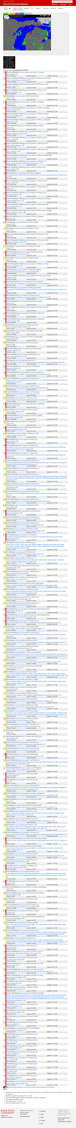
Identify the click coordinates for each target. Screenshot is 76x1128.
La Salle (28, 815)
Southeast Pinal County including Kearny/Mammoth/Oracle (35, 997)
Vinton (8, 356)
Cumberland (24, 80)
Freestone (50, 807)
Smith (54, 826)
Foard (24, 554)
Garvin (12, 546)
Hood (29, 840)
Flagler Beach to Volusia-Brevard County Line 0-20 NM (20, 271)
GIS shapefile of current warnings (23, 1087)
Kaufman (33, 840)
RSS (41, 1123)
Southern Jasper (20, 707)
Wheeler (26, 648)
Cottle (27, 642)
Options (22, 13)
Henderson (20, 1030)
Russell (15, 368)
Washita (23, 548)
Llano (11, 924)
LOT (37, 724)
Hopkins (18, 848)
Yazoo (8, 673)
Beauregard (20, 683)
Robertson (28, 807)
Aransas (27, 628)
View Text (21, 72)
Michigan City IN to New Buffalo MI (32, 744)
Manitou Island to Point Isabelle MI (33, 634)
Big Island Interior (10, 399)
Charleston (9, 350)
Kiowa (50, 544)
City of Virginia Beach (41, 283)
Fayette (12, 338)
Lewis (23, 163)
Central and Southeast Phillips (36, 585)
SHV (33, 811)
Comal (40, 924)
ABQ (34, 222)
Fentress (13, 80)
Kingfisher (43, 546)
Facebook (42, 1111)
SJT (33, 558)
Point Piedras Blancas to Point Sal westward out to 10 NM (21, 519)
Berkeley (15, 350)
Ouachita (46, 701)
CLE (34, 410)
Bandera (15, 327)
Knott (22, 157)
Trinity (44, 941)
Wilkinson (26, 720)
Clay (7, 554)
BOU (43, 234)
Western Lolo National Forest (39, 297)
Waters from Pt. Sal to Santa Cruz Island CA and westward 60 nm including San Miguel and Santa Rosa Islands (36, 933)
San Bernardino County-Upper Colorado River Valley (35, 971)
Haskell (20, 561)
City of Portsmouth (30, 283)
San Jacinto (55, 940)
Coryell (48, 848)
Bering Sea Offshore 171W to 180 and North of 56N (47, 362)
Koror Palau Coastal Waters (13, 918)
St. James (47, 713)
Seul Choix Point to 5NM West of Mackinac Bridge (21, 478)
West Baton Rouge (11, 714)
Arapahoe (8, 435)
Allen (7, 681)
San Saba (31, 560)
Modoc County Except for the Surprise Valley (18, 455)
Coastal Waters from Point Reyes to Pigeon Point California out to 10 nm (25, 873)
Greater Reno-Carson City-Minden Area (16, 599)
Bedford (8, 121)
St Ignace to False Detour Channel (15, 470)
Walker (61, 940)
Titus (16, 828)
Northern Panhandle (31, 855)
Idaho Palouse (10, 855)
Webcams (60, 8)
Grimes (17, 940)
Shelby (8, 338)
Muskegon (9, 769)
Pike (14, 157)
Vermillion (12, 1077)
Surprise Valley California (26, 616)
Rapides (8, 683)
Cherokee (8, 828)
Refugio (23, 628)
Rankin (24, 675)
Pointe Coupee (40, 714)
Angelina (17, 826)
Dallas (27, 701)
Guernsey (8, 883)
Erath (7, 840)
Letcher (18, 157)
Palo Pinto (57, 840)
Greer (54, 544)
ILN (33, 911)
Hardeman (18, 145)
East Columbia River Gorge (31, 591)
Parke (16, 1077)
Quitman (20, 212)
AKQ (34, 173)
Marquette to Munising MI (12, 750)
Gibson (8, 947)
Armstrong (21, 648)
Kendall (25, 327)
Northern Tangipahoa (50, 714)
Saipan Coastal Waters (36, 795)
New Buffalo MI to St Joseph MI (14, 744)
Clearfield (8, 104)
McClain (22, 546)
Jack (7, 667)
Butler (7, 417)
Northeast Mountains (19, 861)
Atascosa (8, 926)
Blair (7, 74)
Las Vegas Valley (10, 965)
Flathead (13, 169)
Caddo (62, 544)
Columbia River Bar (11, 567)
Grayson (29, 848)
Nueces (39, 628)
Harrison (8, 163)
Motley (48, 642)
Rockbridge (9, 242)
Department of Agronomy (7, 1117)
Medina (20, 327)
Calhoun (32, 163)
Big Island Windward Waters (13, 762)
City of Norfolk (10, 283)
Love (26, 544)
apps (70, 4)
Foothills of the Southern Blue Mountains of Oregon (19, 593)
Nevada (18, 820)
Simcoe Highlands (36, 530)
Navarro (8, 1030)
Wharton (35, 941)
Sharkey (41, 675)
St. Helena (24, 714)
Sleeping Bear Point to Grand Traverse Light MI (18, 476)
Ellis (11, 840)
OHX (43, 78)
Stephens (39, 544)
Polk (50, 940)
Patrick (16, 206)
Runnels (40, 560)
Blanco (8, 327)
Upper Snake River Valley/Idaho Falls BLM (40, 536)
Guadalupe (15, 926)
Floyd (7, 157)
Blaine (48, 546)
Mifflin (17, 115)
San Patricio (33, 628)
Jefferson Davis (60, 675)
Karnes (24, 926)
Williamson (16, 924)
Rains (7, 848)
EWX (33, 325)
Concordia (9, 695)
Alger (7, 738)
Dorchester (15, 429)
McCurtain (9, 900)
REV (37, 597)
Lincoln (8, 169)
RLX (43, 161)
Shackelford (61, 560)
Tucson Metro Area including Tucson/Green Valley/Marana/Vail (31, 998)
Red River (46, 813)
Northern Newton (29, 707)
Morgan (21, 989)
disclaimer (63, 4)
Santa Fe (8, 344)
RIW (34, 96)
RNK (43, 204)
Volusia (8, 127)
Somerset (8, 315)
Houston (12, 940)
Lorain (12, 411)
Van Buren (33, 769)
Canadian (34, 546)
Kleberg (13, 628)
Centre (14, 133)
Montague (13, 807)
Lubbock (40, 642)
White (7, 92)
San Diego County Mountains (37, 656)
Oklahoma (28, 546)
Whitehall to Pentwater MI (59, 787)
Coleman (54, 560)
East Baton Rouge (62, 713)
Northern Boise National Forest (14, 622)
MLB (37, 126)
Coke (36, 560)
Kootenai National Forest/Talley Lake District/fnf (18, 297)
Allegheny (16, 417)
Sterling (8, 560)
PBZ (37, 301)
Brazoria (35, 940)
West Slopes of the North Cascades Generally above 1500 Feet (23, 756)
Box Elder (8, 86)
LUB (43, 137)
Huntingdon (9, 115)
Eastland (43, 848)
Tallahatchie (14, 212)
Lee (37, 924)
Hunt (22, 848)
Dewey (57, 546)
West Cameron (43, 681)
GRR (40, 768)
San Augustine (10, 826)
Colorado (19, 941)
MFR (36, 445)
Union (36, 813)
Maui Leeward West (25, 399)
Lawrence (53, 675)
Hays (25, 924)
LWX (37, 252)
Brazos (30, 941)
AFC (33, 360)
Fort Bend (46, 940)
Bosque (45, 807)
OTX (36, 439)
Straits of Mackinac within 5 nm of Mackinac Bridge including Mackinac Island (26, 501)
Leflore (30, 673)
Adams (58, 673)
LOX (37, 517)
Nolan (12, 560)
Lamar (38, 848)
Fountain (8, 1083)
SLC (43, 84)
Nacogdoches (28, 826)
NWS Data (45, 8)
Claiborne (18, 675)
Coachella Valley (10, 953)
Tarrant (48, 840)
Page (20, 254)
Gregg (58, 826)
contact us (55, 4)
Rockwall (38, 840)
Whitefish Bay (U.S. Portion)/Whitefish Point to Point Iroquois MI (23, 493)
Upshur (46, 826)
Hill (32, 807)
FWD (33, 666)
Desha (42, 701)
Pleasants (16, 513)
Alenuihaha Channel (35, 834)
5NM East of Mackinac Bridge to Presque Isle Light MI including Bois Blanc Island (27, 462)
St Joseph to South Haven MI (44, 787)
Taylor (44, 560)
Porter (7, 732)
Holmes (12, 673)
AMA (33, 646)
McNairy (12, 145)
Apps (14, 8)
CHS (37, 348)
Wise (18, 667)
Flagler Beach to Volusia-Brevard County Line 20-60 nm (50, 289)
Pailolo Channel (10, 834)
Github (42, 1117)
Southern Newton (10, 707)
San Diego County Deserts (30, 953)
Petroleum (9, 585)
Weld (7, 236)
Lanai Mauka (41, 399)
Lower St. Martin (51, 681)
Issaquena (47, 675)
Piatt (7, 1018)
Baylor (38, 554)
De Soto (41, 813)
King (15, 642)
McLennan (40, 807)
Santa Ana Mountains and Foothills (20, 656)
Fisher (16, 560)
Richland (35, 695)
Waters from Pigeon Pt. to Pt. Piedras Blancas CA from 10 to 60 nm (23, 380)
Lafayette (18, 681)
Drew (7, 701)
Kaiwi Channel (51, 762)
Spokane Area (10, 861)
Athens (21, 356)
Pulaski (8, 182)
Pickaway (8, 912)
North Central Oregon (60, 591)
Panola (8, 212)
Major (19, 548)
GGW (37, 583)
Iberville (19, 714)
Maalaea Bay (45, 834)
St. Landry (59, 681)
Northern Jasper (39, 707)
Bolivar (40, 673)
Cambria (11, 74)
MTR (37, 378)
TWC (38, 993)
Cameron (11, 265)
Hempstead (23, 820)
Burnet (21, 924)
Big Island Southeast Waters (56, 834)
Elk (7, 265)
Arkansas (54, 662)
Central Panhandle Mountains (53, 855)
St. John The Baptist (38, 713)
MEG (43, 143)
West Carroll (48, 695)
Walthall (15, 720)
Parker (52, 840)
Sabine (62, 813)
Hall (62, 642)
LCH (33, 679)
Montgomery (61, 941)
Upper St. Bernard (28, 713)
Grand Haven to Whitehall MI (13, 787)
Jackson (12, 356)
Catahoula (19, 695)
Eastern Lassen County (12, 616)
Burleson (25, 941)
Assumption (53, 713)
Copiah (13, 675)
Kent (31, 642)
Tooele (14, 86)
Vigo (7, 1071)
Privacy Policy (61, 1119)
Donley (16, 648)
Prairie (16, 92)
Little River (39, 820)
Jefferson (8, 303)
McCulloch (25, 560)
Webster (22, 813)
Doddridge (19, 163)
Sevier (48, 820)
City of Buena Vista (18, 242)
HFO (33, 398)
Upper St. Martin (26, 681)
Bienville (52, 813)
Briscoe (58, 642)
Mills (61, 848)
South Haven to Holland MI (27, 789)
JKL (43, 155)
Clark (23, 701)
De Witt (50, 924)
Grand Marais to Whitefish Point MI (15, 525)
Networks (37, 8)
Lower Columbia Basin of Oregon (15, 591)
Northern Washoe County (12, 611)
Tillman (22, 544)
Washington (9, 368)
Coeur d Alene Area (19, 855)
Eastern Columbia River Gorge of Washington (18, 530)
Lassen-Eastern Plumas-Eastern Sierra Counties (19, 605)
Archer (34, 554)
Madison (16, 254)
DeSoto (8, 332)
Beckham (61, 546)
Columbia (8, 820)
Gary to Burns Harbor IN (30, 726)
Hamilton (8, 850)
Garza (12, 642)
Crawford (8, 1036)
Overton (8, 80)
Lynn (45, 642)
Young (14, 840)
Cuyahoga (17, 411)
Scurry (17, 579)
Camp (42, 828)
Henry (7, 206)
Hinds (27, 675)
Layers (5, 13)
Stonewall (35, 642)
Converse (14, 110)
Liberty (8, 940)
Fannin (34, 848)
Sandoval (8, 224)
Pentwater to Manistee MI (13, 789)
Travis (29, 924)
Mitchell (8, 579)
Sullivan (12, 1042)
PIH (36, 535)
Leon (23, 807)
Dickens (8, 139)
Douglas (14, 435)
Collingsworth (10, 648)
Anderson (13, 1030)
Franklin (12, 206)
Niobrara (8, 110)
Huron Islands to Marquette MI (28, 750)
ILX (33, 987)
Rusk (13, 828)
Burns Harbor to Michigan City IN (15, 726)
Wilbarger (19, 554)
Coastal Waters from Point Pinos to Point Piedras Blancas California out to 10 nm (43, 875)
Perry (11, 157)
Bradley (12, 701)
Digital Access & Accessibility (64, 1121)
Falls (35, 807)
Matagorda (9, 941)
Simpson (8, 675)
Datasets (26, 8)
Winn (15, 815)
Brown (20, 560)
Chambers (40, 940)
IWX (37, 742)
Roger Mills (9, 548)
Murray (8, 546)
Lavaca (54, 924)
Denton (15, 667)
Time (17, 13)
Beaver (12, 417)
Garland (12, 194)
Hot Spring (39, 662)
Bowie (30, 828)
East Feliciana (60, 714)
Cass (38, 828)
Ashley (12, 689)
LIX (33, 711)
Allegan (23, 769)
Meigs (16, 356)
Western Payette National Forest (49, 622)
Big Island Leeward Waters (22, 834)
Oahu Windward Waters (28, 762)
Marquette (12, 738)
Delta (25, 848)
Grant (44, 662)
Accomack (9, 218)
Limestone (19, 807)
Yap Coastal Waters (11, 895)
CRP (33, 627)
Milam (51, 848)
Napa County (19, 953)
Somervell (24, 840)
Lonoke (12, 92)
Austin (55, 941)
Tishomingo (13, 151)
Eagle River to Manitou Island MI (14, 634)
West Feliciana (32, 714)
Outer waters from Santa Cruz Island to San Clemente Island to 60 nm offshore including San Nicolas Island (34, 932)
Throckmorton (13, 561)
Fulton (12, 121)
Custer (52, 546)
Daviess (19, 959)
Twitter (42, 1114)
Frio (12, 327)
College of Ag (4, 1115)
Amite (22, 720)
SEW (36, 754)
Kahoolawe (34, 399)
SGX (33, 652)
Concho (24, 561)
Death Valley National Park (13, 971)
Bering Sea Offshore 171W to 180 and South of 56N (19, 362)
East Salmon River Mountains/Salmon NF (17, 536)
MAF (33, 577)
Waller (52, 941)
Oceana (18, 769)
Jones (7, 561)
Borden (21, 579)
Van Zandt (12, 848)
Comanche (46, 544)
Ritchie (37, 163)
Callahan (49, 560)
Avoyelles (13, 683)
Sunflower (35, 673)
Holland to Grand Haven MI (29, 787)
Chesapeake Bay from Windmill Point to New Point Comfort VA (22, 175)
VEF (38, 963)
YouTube (42, 1120)
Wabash (14, 775)
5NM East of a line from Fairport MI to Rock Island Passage (21, 485)
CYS (43, 108)
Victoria (8, 628)
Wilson (20, 926)
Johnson (8, 98)
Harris (48, 941)
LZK (43, 90)
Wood (42, 826)
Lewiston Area (40, 855)
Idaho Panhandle (10, 441)
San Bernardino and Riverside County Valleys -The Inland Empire (23, 654)
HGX (33, 938)
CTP (37, 72)
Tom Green (30, 561)
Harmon (8, 544)
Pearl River (9, 720)
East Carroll (55, 695)
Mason (14, 769)
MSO (43, 167)
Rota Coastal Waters (11, 795)
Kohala (18, 399)
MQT (37, 484)
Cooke (8, 807)
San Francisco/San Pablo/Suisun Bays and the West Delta (29, 388)
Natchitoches (9, 815)
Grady (58, 544)
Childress (53, 642)
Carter (29, 544)
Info (32, 8)
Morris (26, 828)
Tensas (14, 695)
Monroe (8, 1006)
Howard (13, 579)
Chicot (8, 689)
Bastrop (33, 924)
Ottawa (28, 769)
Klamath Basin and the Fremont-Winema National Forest (21, 447)
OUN (33, 542)
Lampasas (14, 850)
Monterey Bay (9, 388)
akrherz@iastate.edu (25, 1116)
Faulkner (13, 662)
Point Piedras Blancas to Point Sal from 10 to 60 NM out (21, 906)
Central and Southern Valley (19, 585)
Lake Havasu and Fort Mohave (14, 977)
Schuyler (16, 989)
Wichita (14, 554)
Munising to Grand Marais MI (32, 525)
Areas (20, 8)
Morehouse (41, 695)
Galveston (29, 940)
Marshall (13, 332)
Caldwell (23, 815)
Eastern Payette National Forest (31, 622)
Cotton (13, 544)
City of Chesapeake (19, 283)
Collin (10, 667)
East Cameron (34, 681)
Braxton (13, 163)
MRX (37, 366)
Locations (11, 13)
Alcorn (8, 151)
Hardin (8, 145)
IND (33, 774)
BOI (36, 621)
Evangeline (13, 681)
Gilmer (27, 163)
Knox (10, 554)
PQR (37, 565)
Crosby (13, 139)
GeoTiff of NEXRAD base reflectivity (45, 1087)
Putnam (18, 80)
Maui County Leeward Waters (18, 764)
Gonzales (45, 924)
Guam (7, 801)
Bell (19, 850)
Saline (16, 194)
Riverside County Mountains (48, 654)
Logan (39, 546)
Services (53, 8)
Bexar (7, 924)
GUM (37, 793)
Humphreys (18, 673)
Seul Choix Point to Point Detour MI (15, 573)
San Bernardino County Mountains (55, 656)
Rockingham (9, 254)
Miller (34, 820)
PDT (33, 505)
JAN (33, 672)
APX (37, 461)
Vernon (64, 681)
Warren (32, 675)
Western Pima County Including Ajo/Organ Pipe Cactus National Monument (26, 995)
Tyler (12, 513)
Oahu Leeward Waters (40, 762)
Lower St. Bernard (18, 713)
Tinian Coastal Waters (48, 795)
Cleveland (17, 546)
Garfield (15, 548)
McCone (51, 585)
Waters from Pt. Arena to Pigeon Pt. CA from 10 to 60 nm (21, 394)
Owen (12, 1006)
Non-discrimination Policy (64, 1118)
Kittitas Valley (9, 507)
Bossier (17, 813)
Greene (24, 254)
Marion (44, 673)
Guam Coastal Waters (23, 795)
